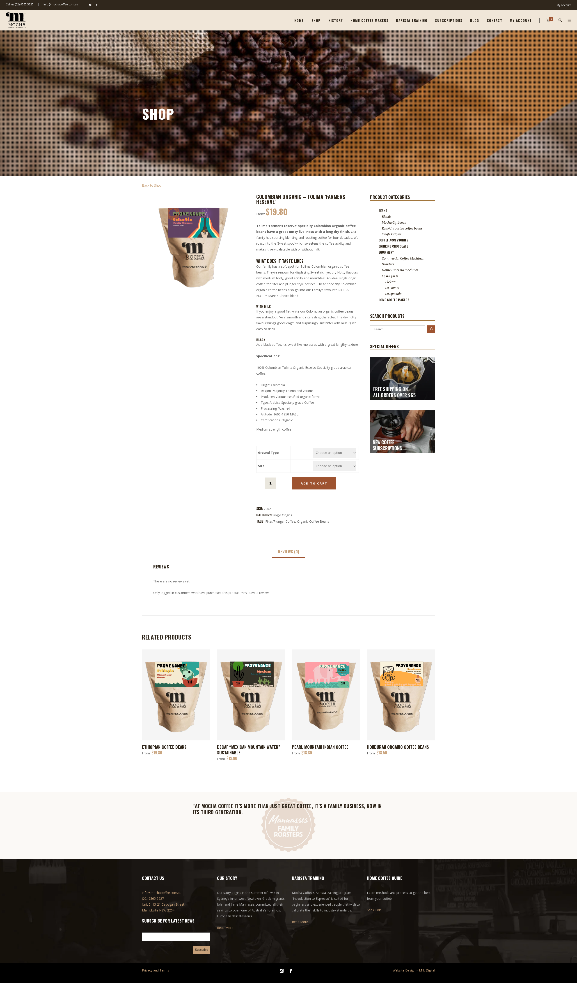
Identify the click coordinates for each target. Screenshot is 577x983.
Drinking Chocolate (393, 246)
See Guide (374, 910)
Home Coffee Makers (393, 299)
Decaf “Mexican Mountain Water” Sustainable (248, 750)
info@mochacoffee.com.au (61, 4)
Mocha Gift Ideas (394, 222)
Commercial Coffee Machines (403, 258)
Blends (386, 217)
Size (261, 466)
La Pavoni (392, 288)
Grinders (388, 264)
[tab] (288, 552)
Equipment (386, 252)
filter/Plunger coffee (280, 521)
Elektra (390, 282)
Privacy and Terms (155, 970)
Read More (225, 927)
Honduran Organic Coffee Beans (398, 747)
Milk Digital (427, 970)
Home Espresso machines (400, 270)
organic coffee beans (313, 521)
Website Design (404, 970)
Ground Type (268, 452)
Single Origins (282, 515)
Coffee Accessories (393, 240)
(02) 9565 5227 (153, 898)
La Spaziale (393, 294)
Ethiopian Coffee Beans (164, 747)
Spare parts (390, 276)
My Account (564, 5)
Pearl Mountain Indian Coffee (320, 747)
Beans (382, 210)
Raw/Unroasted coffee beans (402, 228)
